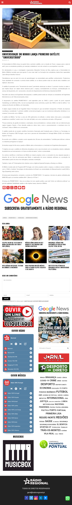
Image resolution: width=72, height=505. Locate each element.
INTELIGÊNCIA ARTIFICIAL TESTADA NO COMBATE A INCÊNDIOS (12, 267)
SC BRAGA (56, 421)
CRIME (53, 380)
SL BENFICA (62, 424)
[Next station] (11, 343)
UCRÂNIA (64, 430)
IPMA (66, 398)
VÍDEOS (61, 434)
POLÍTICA (45, 410)
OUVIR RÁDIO (18, 330)
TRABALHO (64, 427)
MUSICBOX (18, 436)
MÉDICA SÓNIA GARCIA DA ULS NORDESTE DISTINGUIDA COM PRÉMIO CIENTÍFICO (34, 244)
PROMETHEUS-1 (12, 217)
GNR (40, 395)
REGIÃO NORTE (47, 417)
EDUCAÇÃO (55, 388)
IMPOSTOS (42, 398)
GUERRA (65, 395)
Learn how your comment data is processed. (36, 301)
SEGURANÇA (64, 421)
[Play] (15, 343)
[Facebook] (26, 498)
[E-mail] (45, 498)
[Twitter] (31, 498)
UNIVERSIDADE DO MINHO (31, 217)
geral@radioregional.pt (36, 492)
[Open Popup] (25, 343)
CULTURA (64, 381)
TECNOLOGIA (21, 217)
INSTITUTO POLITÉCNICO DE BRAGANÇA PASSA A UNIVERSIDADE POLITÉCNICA (58, 267)
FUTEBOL (62, 391)
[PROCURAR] (68, 348)
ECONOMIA (45, 388)
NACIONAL (59, 404)
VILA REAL (49, 433)
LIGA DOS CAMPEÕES (55, 401)
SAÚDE (48, 421)
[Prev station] (20, 343)
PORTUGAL (61, 410)
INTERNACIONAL (55, 398)
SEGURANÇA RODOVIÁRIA (48, 424)
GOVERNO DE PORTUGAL (50, 395)
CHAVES (59, 377)
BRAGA (42, 377)
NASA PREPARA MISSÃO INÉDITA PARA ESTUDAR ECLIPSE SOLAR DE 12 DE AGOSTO (35, 267)
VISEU (56, 434)
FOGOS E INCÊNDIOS (47, 392)
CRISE (59, 381)
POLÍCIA (52, 407)
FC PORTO (63, 388)
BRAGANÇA (50, 377)
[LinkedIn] (41, 498)
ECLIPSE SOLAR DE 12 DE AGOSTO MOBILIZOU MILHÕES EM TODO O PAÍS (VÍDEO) (12, 244)
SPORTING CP (45, 427)
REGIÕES (62, 417)
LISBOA (64, 401)
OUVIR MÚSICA (18, 375)
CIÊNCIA (5, 217)
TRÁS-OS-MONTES (50, 430)
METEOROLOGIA (48, 404)
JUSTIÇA (44, 401)
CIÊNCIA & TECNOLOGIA (7, 51)
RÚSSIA (42, 421)
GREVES (60, 395)
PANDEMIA (44, 407)
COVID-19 (44, 380)
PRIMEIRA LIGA (53, 413)
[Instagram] (36, 498)
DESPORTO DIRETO (60, 384)
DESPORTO (48, 384)
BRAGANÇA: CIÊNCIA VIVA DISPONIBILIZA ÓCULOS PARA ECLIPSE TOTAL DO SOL (57, 244)
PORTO (52, 410)
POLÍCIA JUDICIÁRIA (62, 407)
